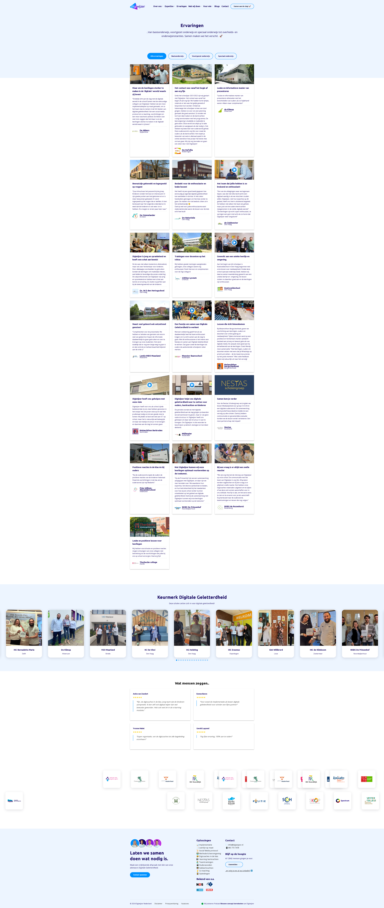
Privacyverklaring (171, 903)
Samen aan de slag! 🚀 (242, 6)
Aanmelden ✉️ (234, 864)
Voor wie (207, 6)
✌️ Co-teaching (203, 870)
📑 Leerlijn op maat (204, 847)
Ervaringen (182, 6)
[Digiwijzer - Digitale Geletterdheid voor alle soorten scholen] (137, 6)
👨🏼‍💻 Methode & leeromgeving (208, 853)
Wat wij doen (194, 6)
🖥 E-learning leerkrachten (207, 859)
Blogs (217, 6)
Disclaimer (158, 903)
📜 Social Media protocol (207, 850)
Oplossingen (203, 840)
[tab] (156, 56)
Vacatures (185, 903)
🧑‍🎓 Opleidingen (203, 873)
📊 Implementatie (204, 845)
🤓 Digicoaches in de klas (207, 856)
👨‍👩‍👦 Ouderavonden (204, 865)
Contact (225, 6)
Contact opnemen (140, 875)
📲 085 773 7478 (232, 847)
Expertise (169, 6)
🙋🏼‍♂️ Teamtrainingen (204, 862)
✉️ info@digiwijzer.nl (234, 845)
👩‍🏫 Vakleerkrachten (204, 868)
